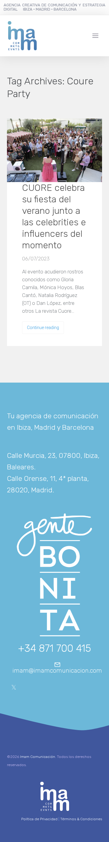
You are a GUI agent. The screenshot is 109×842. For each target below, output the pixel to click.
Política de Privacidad (39, 819)
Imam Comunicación (37, 757)
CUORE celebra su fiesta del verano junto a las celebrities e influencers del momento (54, 216)
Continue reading (43, 327)
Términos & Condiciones (81, 819)
